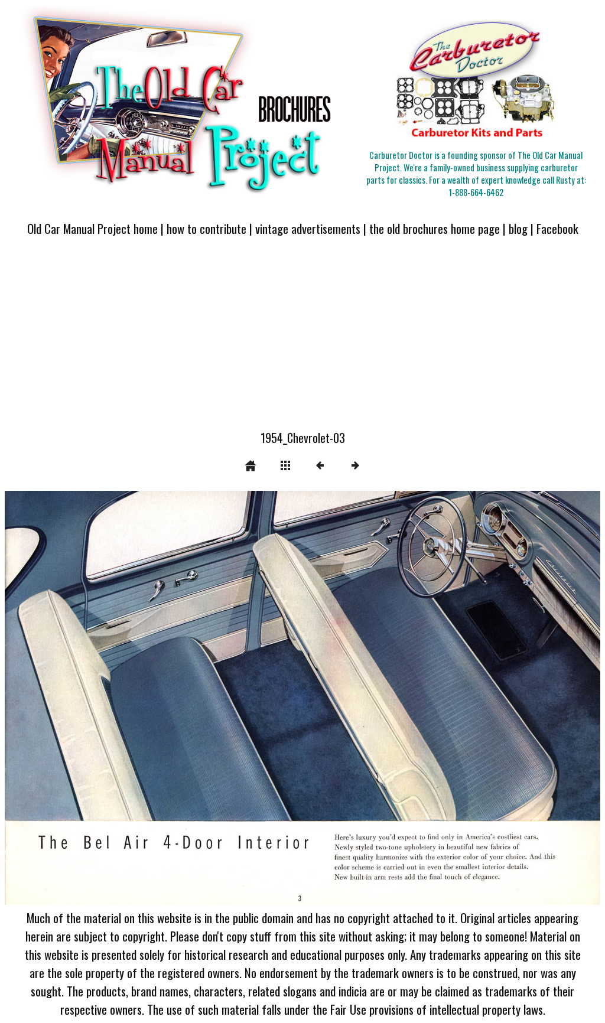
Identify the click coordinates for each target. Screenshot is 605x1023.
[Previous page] (124, 698)
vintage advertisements (307, 228)
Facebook (557, 228)
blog (518, 228)
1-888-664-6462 (476, 192)
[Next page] (421, 698)
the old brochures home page (434, 228)
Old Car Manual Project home (92, 228)
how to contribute (206, 228)
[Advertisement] (302, 340)
